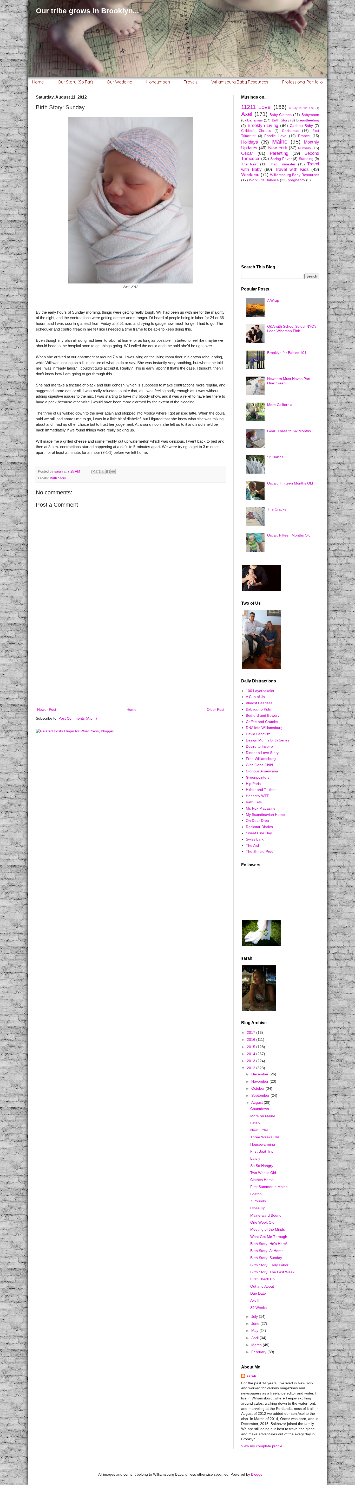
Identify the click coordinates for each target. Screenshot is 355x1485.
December (260, 1074)
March (257, 1345)
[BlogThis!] (98, 471)
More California (279, 405)
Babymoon (310, 115)
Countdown (259, 1109)
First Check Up (262, 1279)
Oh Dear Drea (257, 820)
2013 (251, 1061)
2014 (251, 1054)
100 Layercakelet (260, 691)
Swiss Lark (255, 839)
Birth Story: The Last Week (272, 1272)
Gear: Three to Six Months (289, 431)
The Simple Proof (260, 851)
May (255, 1330)
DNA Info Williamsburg (264, 728)
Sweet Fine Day (259, 833)
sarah (251, 1376)
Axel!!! (255, 1300)
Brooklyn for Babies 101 (286, 353)
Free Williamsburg (261, 759)
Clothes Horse (262, 1180)
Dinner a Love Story (262, 753)
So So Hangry (261, 1166)
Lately (255, 1123)
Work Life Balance (264, 180)
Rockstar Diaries (259, 827)
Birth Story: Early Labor (269, 1265)
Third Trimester (282, 164)
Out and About (262, 1286)
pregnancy (296, 180)
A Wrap (273, 300)
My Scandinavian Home (265, 814)
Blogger (257, 1474)
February (259, 1352)
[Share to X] (103, 471)
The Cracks (276, 509)
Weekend (250, 174)
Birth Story (58, 478)
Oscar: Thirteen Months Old (290, 483)
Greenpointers (257, 777)
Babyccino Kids (258, 709)
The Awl (252, 845)
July (255, 1316)
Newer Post (46, 709)
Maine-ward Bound (265, 1215)
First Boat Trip (261, 1151)
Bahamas (255, 120)
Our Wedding (119, 82)
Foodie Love (275, 136)
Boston (256, 1194)
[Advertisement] (130, 663)
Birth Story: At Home (267, 1251)
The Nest (249, 164)
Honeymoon (158, 82)
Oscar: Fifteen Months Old (289, 535)
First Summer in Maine (269, 1187)
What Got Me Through (268, 1237)
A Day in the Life (301, 107)
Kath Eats (254, 802)
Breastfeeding (307, 120)
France (304, 136)
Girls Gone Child (259, 765)
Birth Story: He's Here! (268, 1244)
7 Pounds (258, 1201)
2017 (251, 1032)
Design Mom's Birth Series (267, 740)
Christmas (290, 130)
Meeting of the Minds (267, 1229)
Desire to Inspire (259, 746)
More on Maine (262, 1116)
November (260, 1081)
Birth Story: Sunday (266, 1258)
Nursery (304, 148)
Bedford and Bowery (262, 715)
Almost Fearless (259, 703)
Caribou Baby (301, 126)
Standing (306, 159)
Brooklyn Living (263, 125)
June (255, 1323)
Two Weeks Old (263, 1173)
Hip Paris (253, 784)
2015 (251, 1047)
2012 (251, 1068)
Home (38, 82)
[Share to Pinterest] (113, 471)
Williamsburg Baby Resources (239, 82)
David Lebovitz (258, 734)
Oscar (247, 153)
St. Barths (275, 457)
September (261, 1095)
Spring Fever (281, 159)
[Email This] (93, 471)
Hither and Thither (261, 789)
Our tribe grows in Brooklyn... (87, 11)
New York (277, 147)
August (257, 1102)
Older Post (215, 709)
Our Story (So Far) (75, 82)
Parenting (279, 153)
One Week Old (262, 1222)
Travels (191, 82)
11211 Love (256, 107)
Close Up (257, 1208)
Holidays (249, 142)
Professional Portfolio (302, 82)
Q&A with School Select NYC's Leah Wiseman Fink (292, 328)
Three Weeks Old (264, 1137)
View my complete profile (261, 1446)
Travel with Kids (292, 169)
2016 (251, 1039)
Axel (246, 114)
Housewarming (262, 1144)
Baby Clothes (280, 115)
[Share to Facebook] (108, 471)
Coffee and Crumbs (262, 722)
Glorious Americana (262, 771)
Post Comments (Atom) (77, 718)
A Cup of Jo (255, 697)
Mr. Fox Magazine (260, 808)
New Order (259, 1130)
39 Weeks (258, 1308)
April (255, 1338)
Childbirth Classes (256, 131)
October (258, 1088)
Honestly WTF (257, 796)
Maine (279, 141)
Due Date (258, 1293)
